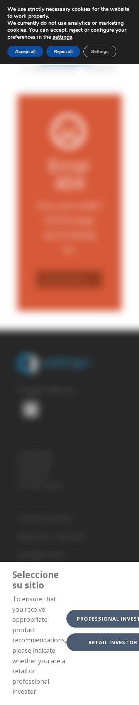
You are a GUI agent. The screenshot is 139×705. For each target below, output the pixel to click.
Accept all (25, 51)
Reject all (63, 51)
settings (62, 37)
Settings (99, 51)
